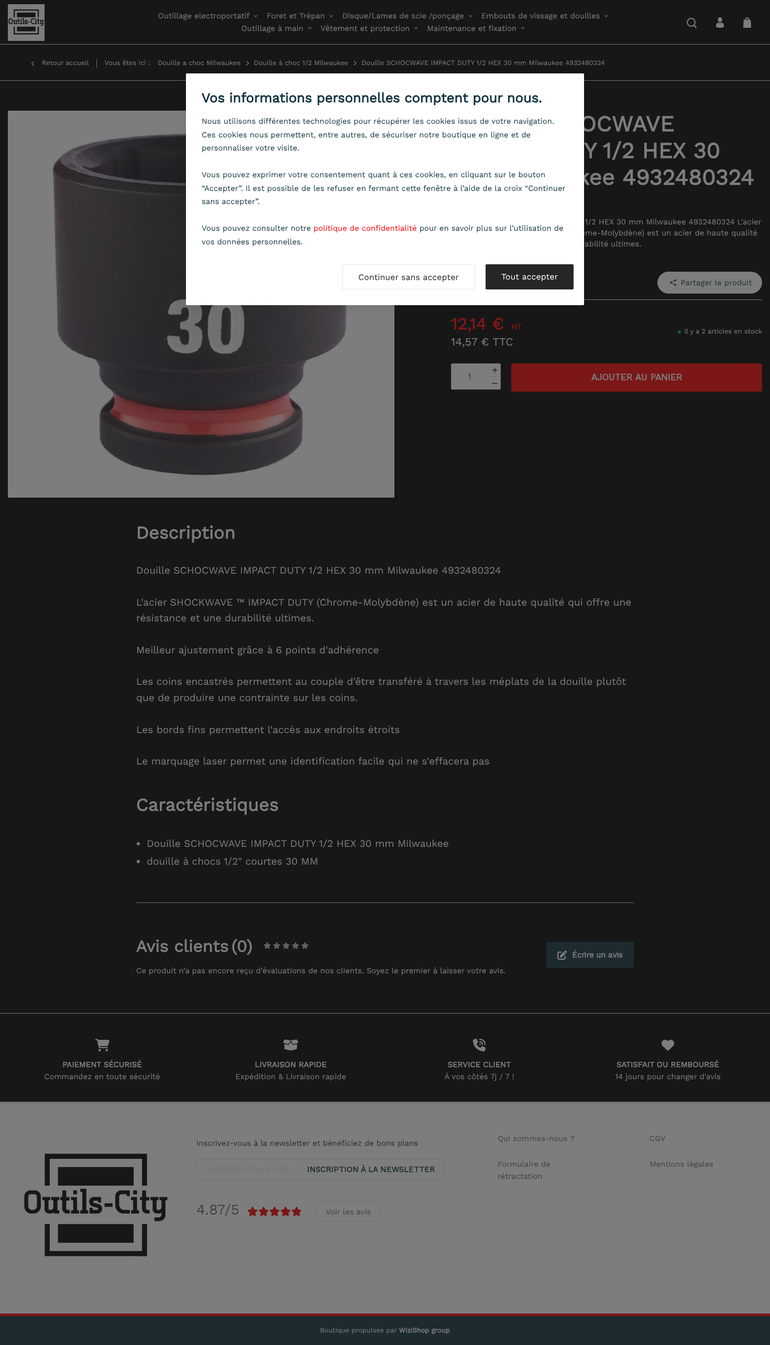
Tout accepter (529, 277)
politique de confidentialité (365, 228)
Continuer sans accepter (408, 277)
